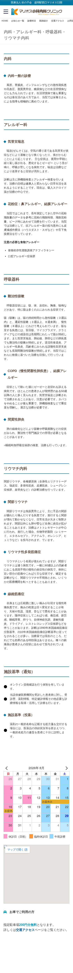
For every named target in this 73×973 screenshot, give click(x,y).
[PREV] (7, 767)
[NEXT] (65, 767)
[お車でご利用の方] (19, 911)
